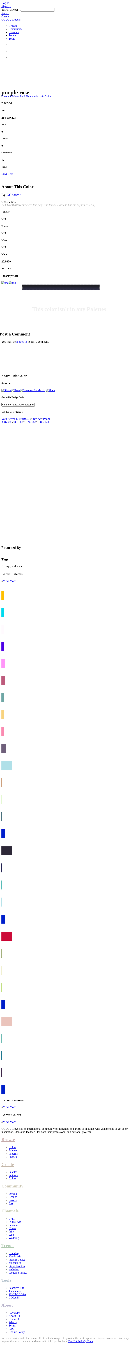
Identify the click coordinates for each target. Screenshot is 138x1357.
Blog (11, 1203)
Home (12, 1228)
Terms (12, 1325)
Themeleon (15, 1291)
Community (15, 28)
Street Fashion (17, 1266)
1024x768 (30, 422)
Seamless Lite (16, 1287)
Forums (13, 1193)
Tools (12, 38)
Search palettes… (11, 9)
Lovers (13, 1200)
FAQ (11, 1328)
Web (11, 1234)
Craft (11, 1218)
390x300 (6, 422)
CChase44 (14, 195)
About (7, 1305)
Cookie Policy (17, 1331)
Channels (14, 32)
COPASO (14, 1297)
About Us (14, 1315)
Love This (7, 173)
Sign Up (6, 6)
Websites (14, 1269)
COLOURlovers (10, 19)
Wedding (14, 1237)
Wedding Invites (18, 1272)
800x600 (18, 422)
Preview (36, 418)
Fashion (13, 1225)
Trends (12, 35)
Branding (14, 1253)
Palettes (13, 1150)
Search (5, 13)
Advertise (14, 1312)
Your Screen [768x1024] (15, 418)
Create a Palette (10, 96)
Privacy (13, 1322)
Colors (12, 1147)
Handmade (15, 1256)
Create (5, 16)
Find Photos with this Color (35, 96)
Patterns (13, 1153)
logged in (21, 341)
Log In (5, 2)
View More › (10, 581)
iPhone (46, 418)
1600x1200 (43, 422)
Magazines (15, 1262)
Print (11, 1231)
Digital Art (15, 1221)
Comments (6, 152)
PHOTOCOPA (17, 1294)
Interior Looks (17, 1259)
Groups (13, 1196)
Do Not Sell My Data (80, 1341)
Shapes (13, 1156)
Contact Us (15, 1319)
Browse (13, 25)
